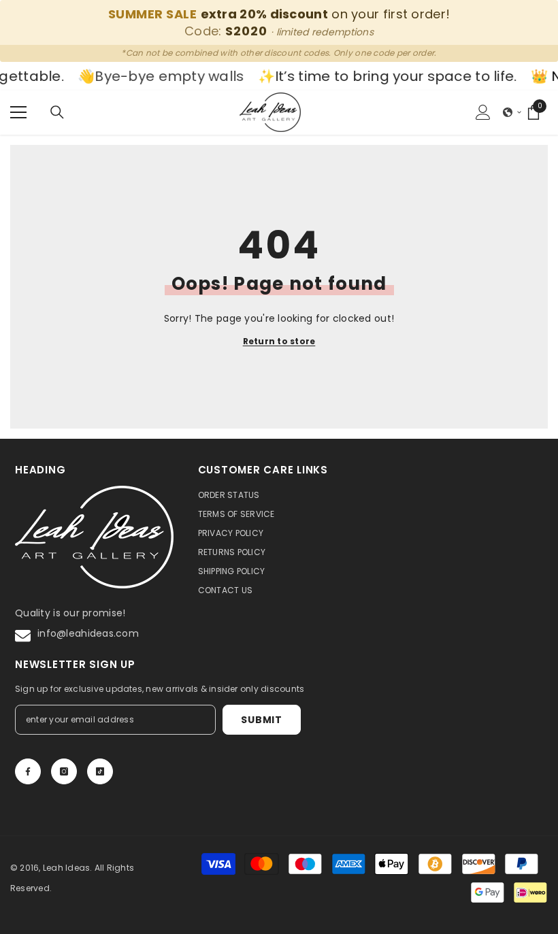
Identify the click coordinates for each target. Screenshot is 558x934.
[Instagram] (64, 771)
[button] (512, 112)
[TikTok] (100, 771)
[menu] (18, 112)
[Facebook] (28, 771)
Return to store (279, 341)
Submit (261, 720)
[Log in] (483, 112)
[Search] (57, 112)
